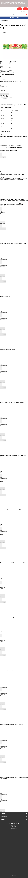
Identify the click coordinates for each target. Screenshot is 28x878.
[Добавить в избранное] (1, 153)
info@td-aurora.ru (14, 828)
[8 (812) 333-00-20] (1, 15)
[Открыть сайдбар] (1, 8)
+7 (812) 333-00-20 (4, 96)
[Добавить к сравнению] (1, 155)
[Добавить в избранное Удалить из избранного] (11, 98)
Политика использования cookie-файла (12, 2)
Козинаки (5, 79)
